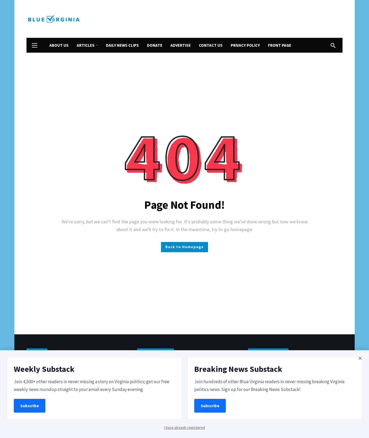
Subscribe (29, 405)
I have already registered (184, 427)
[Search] (333, 45)
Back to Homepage (184, 246)
